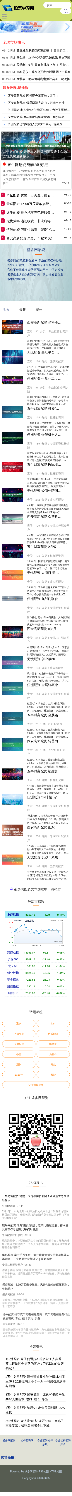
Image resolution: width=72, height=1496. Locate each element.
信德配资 (19, 1314)
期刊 (18, 1345)
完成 (53, 1345)
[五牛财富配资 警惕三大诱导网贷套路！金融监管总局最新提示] (36, 145)
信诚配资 (53, 1314)
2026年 (19, 1355)
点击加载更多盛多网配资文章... (36, 1170)
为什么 (53, 1334)
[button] (67, 27)
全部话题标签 (36, 1365)
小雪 (18, 1334)
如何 (53, 1304)
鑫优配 (53, 1324)
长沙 (53, 1355)
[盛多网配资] (19, 7)
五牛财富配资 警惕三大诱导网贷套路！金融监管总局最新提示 (35, 153)
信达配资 (19, 1324)
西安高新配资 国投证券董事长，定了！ (33, 95)
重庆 (18, 1304)
